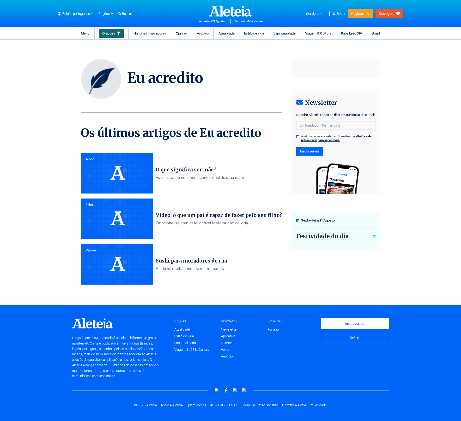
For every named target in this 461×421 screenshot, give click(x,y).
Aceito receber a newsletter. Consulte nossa (336, 138)
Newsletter (229, 329)
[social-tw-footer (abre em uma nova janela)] (235, 390)
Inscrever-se (309, 151)
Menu (85, 33)
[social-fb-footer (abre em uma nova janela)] (226, 390)
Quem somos (196, 405)
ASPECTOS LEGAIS (224, 405)
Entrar (341, 14)
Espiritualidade (284, 33)
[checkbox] (297, 136)
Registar (357, 13)
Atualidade (226, 33)
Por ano (273, 329)
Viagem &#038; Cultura (191, 349)
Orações (108, 33)
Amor (90, 159)
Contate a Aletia (294, 405)
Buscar (127, 14)
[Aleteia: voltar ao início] (230, 11)
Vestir (225, 349)
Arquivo (203, 33)
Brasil (376, 33)
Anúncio (227, 356)
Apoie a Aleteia (172, 405)
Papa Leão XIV (351, 33)
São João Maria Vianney (249, 21)
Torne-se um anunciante (260, 405)
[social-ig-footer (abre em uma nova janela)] (244, 390)
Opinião (181, 33)
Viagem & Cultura (318, 33)
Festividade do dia (322, 236)
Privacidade (318, 405)
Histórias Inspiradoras (149, 33)
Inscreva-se (229, 343)
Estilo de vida (254, 33)
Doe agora (386, 13)
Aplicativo (228, 336)
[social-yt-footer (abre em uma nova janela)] (217, 390)
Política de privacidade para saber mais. (336, 138)
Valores (91, 250)
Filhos (90, 205)
